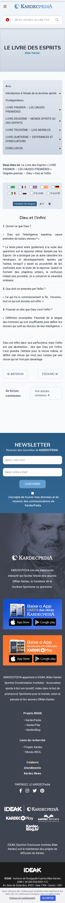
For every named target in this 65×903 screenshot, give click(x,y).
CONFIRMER (32, 484)
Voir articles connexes (42, 393)
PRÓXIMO (48, 374)
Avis (8, 86)
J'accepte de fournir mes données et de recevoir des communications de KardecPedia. (33, 501)
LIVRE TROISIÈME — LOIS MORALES (28, 130)
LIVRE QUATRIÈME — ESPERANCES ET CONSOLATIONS (29, 139)
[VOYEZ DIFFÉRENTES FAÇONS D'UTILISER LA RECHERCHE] (7, 19)
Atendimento (32, 768)
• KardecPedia (32, 720)
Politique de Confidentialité (22, 898)
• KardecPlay (32, 725)
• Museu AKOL (32, 752)
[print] (49, 203)
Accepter (48, 898)
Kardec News (32, 773)
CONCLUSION (14, 148)
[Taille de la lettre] (42, 203)
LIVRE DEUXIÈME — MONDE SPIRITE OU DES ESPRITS (30, 120)
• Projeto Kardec (32, 747)
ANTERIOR (17, 374)
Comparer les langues (24, 204)
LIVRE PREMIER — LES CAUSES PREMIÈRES (25, 109)
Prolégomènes (15, 100)
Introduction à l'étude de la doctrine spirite (31, 93)
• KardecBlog (32, 729)
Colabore (33, 762)
